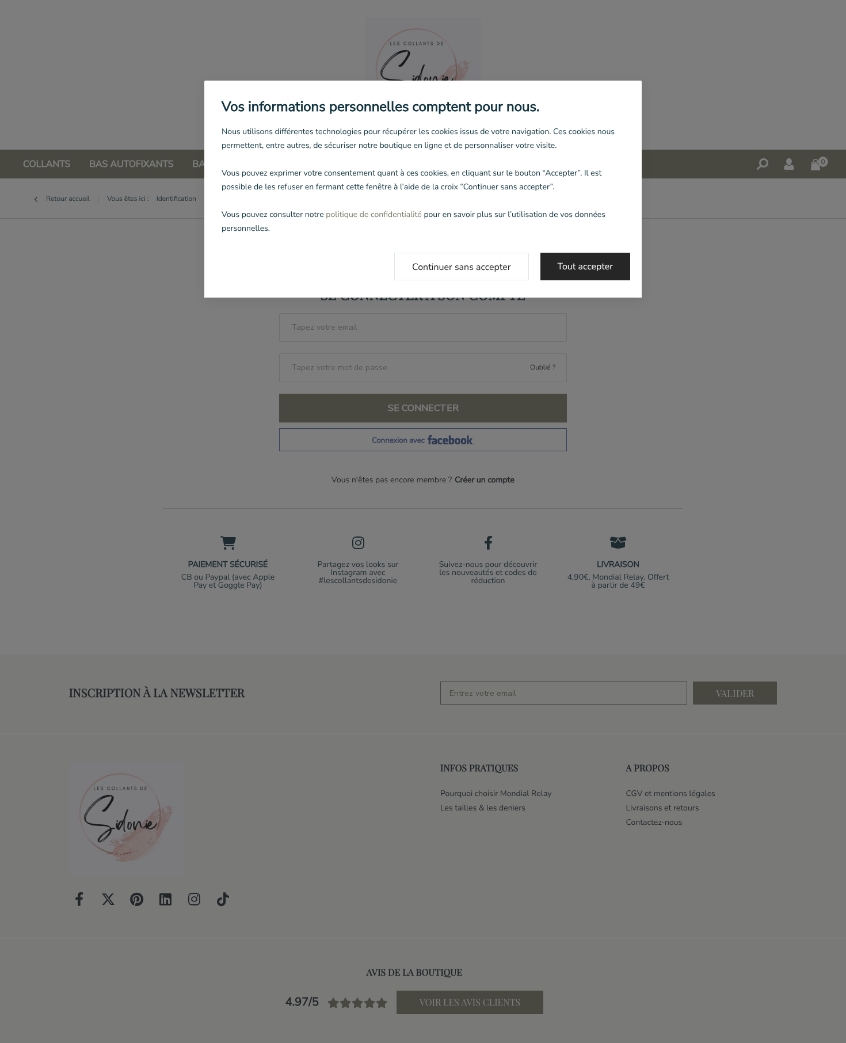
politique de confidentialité (373, 214)
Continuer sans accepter (461, 267)
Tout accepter (585, 266)
